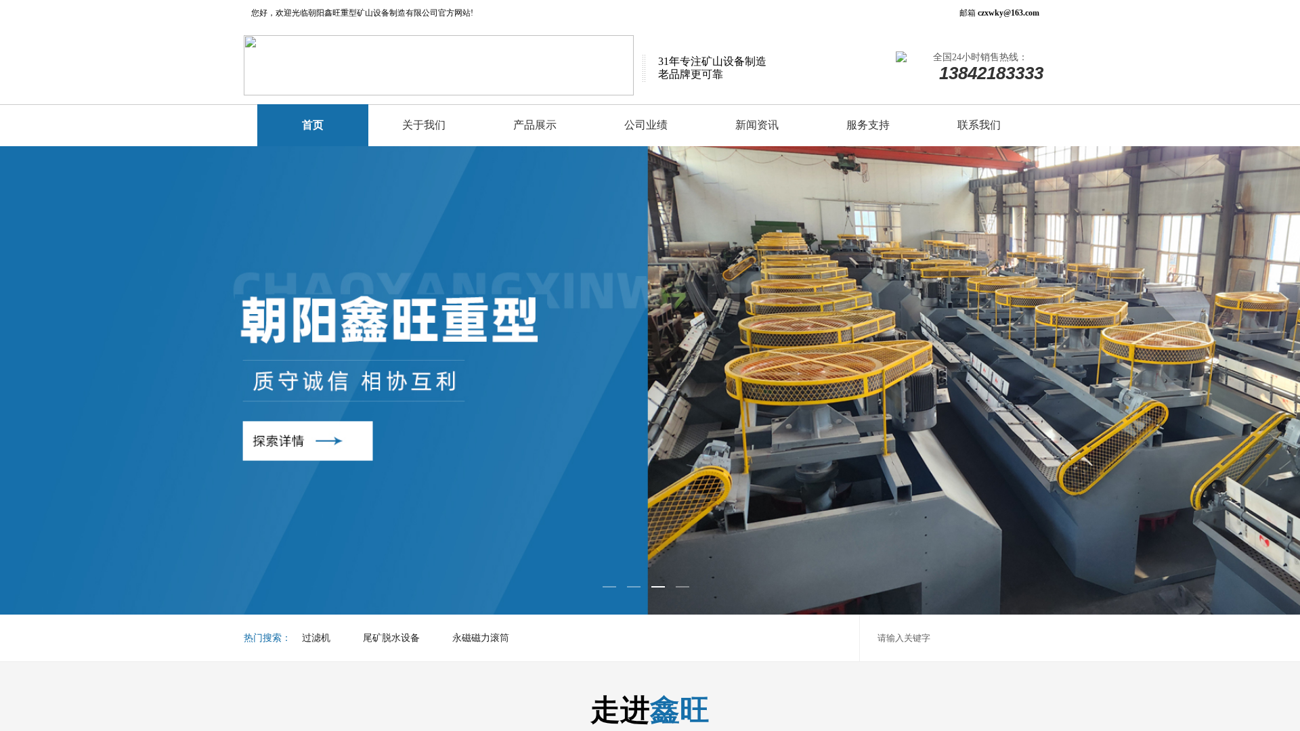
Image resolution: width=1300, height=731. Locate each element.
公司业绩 (646, 125)
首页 (313, 125)
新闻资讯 (757, 125)
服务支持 (868, 125)
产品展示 (535, 125)
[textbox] (975, 638)
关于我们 (424, 125)
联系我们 (979, 125)
